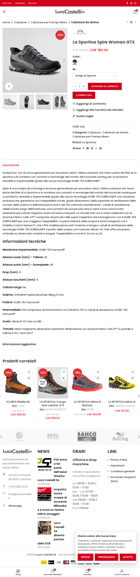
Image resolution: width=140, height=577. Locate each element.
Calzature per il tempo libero (49, 22)
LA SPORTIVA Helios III (121, 402)
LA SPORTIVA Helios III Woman (87, 403)
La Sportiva (89, 142)
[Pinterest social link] (92, 148)
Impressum (117, 465)
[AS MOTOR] (53, 436)
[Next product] (135, 22)
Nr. (74, 69)
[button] (6, 60)
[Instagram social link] (131, 3)
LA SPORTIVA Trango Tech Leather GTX (53, 403)
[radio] (75, 62)
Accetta (128, 557)
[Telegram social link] (100, 148)
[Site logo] (70, 11)
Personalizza (106, 557)
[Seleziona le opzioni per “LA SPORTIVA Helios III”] (133, 378)
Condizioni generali (122, 471)
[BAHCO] (87, 436)
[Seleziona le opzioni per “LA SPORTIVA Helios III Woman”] (98, 378)
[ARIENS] (19, 436)
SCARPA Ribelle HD (18, 402)
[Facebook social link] (127, 3)
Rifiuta (85, 557)
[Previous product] (127, 22)
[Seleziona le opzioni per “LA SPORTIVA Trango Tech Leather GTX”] (64, 378)
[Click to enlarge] (9, 86)
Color (76, 56)
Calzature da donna (85, 22)
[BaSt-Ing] (120, 436)
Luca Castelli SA (46, 554)
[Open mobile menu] (4, 11)
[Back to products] (131, 22)
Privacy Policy (118, 459)
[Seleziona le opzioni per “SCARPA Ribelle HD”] (29, 378)
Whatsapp (15, 506)
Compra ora (84, 95)
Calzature (20, 22)
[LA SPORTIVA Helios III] (122, 382)
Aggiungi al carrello (104, 86)
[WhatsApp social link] (135, 3)
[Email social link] (87, 148)
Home (6, 22)
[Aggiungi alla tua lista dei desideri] (29, 372)
